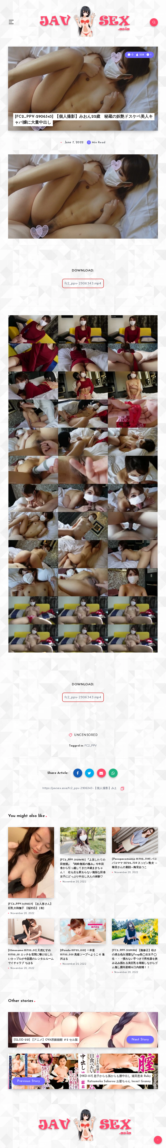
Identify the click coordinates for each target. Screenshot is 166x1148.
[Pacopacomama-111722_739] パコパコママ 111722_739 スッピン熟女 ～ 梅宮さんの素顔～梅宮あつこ (134, 863)
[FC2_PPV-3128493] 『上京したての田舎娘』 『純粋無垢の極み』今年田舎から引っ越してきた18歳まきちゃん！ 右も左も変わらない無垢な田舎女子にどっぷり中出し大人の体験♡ (83, 868)
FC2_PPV (91, 746)
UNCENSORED (86, 735)
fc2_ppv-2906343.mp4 (83, 283)
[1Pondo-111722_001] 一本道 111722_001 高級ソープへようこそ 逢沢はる (82, 954)
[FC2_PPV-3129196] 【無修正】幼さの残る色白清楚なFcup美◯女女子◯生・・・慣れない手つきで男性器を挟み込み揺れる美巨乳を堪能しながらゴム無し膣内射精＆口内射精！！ (134, 959)
